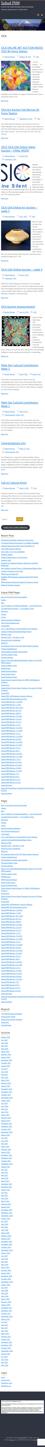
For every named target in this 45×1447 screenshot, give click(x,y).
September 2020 (7, 1216)
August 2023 (5, 1135)
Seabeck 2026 (6, 560)
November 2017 (6, 1311)
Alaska (3, 600)
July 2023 (4, 1138)
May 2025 (4, 1075)
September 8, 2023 (25, 119)
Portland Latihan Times (9, 655)
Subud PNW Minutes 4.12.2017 (11, 745)
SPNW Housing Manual (9, 671)
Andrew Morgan (9, 57)
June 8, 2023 (23, 374)
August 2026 (5, 1037)
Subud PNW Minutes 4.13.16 (11, 748)
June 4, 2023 (23, 412)
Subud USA (5, 1022)
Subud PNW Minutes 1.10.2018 (11, 702)
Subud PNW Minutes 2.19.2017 (11, 728)
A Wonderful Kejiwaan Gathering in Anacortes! (17, 540)
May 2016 (4, 1362)
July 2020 (4, 1221)
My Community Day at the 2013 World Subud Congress (20, 646)
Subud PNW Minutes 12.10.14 (11, 719)
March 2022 (5, 1181)
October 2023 (6, 1129)
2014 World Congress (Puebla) (11, 1014)
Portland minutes (7, 657)
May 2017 (4, 1328)
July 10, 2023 (23, 156)
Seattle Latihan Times (9, 666)
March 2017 (5, 1334)
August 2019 (5, 1253)
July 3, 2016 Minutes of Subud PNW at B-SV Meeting (19, 629)
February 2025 (6, 1083)
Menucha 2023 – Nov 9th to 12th (12, 637)
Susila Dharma (6, 1025)
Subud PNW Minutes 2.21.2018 (11, 731)
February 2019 (6, 1270)
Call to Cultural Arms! (14, 482)
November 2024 (6, 1092)
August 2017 (5, 1319)
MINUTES (4, 643)
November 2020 (6, 1213)
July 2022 (4, 1170)
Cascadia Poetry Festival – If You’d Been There (17, 609)
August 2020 (5, 1219)
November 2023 (6, 1126)
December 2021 (6, 1184)
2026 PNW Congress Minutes (11, 549)
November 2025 (6, 1060)
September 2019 (7, 1250)
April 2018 (4, 1296)
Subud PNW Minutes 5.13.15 (11, 759)
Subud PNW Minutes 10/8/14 (11, 713)
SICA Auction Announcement (18, 306)
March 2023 (5, 1147)
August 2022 (5, 1167)
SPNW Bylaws (6, 668)
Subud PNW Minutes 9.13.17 (11, 780)
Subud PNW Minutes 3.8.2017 (11, 739)
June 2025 (4, 1072)
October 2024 (6, 1095)
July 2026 (4, 1040)
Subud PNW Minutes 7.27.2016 (11, 771)
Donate (3, 614)
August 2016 (5, 1354)
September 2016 (7, 1351)
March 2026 (5, 1052)
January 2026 (5, 1057)
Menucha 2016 (6, 634)
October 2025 (6, 1063)
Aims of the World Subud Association (14, 597)
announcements (10, 415)
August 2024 (5, 1101)
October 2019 (6, 1247)
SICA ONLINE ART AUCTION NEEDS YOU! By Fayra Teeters (22, 49)
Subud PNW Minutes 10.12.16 (11, 710)
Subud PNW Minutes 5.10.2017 (11, 754)
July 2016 (4, 1357)
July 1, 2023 (23, 217)
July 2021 (4, 1193)
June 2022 (4, 1172)
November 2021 (6, 1187)
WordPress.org (6, 1386)
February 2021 (6, 1204)
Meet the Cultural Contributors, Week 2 (20, 404)
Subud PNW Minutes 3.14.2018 (11, 736)
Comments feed (6, 1383)
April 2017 (4, 1331)
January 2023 (5, 1152)
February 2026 (6, 1054)
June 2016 (4, 1360)
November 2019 (6, 1244)
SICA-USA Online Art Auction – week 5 (19, 209)
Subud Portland (6, 785)
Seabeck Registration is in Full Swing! (14, 557)
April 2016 (4, 1365)
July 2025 (4, 1069)
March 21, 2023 (24, 449)
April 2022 (4, 1178)
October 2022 (6, 1161)
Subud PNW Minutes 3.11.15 (11, 734)
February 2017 (6, 1337)
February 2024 (6, 1118)
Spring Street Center (8, 674)
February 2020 (6, 1236)
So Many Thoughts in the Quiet (12, 571)
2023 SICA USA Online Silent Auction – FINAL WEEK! (18, 148)
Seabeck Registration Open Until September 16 (17, 546)
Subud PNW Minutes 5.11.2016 (11, 757)
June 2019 (4, 1259)
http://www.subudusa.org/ (10, 623)
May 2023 (4, 1144)
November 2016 (6, 1345)
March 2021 (5, 1201)
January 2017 (5, 1339)
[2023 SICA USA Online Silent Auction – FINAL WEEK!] (16, 175)
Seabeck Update (7, 555)
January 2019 (5, 1273)
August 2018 (5, 1285)
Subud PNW (10, 2)
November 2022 (6, 1158)
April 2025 (4, 1077)
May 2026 (4, 1046)
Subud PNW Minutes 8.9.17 (10, 777)
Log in (3, 1377)
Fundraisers (8, 159)
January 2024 (5, 1121)
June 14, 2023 (24, 312)
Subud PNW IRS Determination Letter (14, 699)
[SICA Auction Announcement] (16, 331)
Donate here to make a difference (15, 527)
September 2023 (7, 1132)
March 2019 (5, 1267)
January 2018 (5, 1305)
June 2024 (4, 1106)
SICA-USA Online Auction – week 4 (21, 269)
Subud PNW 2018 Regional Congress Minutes (16, 696)
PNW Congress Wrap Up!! (9, 574)
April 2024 (4, 1112)
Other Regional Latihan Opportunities (14, 652)
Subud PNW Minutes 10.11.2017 (12, 708)
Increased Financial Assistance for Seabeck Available (20, 543)
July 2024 (4, 1103)
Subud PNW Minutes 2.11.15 (11, 725)
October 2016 (6, 1348)
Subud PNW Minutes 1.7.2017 (11, 705)
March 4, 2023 (24, 488)
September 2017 (7, 1316)
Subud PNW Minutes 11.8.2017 (11, 716)
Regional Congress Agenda (10, 585)
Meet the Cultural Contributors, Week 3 (20, 367)
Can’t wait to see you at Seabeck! (13, 552)
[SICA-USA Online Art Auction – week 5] (16, 235)
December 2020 (6, 1210)
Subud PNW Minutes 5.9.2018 (11, 762)
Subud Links (5, 685)
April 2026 (4, 1049)
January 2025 (5, 1086)
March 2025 (5, 1080)
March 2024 (5, 1115)
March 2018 (5, 1299)
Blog (2, 603)
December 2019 (6, 1242)
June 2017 (4, 1325)
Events (35, 374)
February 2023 (6, 1149)
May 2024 (4, 1109)
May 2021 (4, 1195)
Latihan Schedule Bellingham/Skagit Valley (16, 632)
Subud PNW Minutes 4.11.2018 (11, 742)
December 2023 (6, 1124)
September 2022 (7, 1164)
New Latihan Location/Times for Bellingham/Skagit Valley (21, 568)
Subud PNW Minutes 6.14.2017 (11, 765)
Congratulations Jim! (13, 443)
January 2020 (5, 1239)
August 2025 (5, 1066)
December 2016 (6, 1342)
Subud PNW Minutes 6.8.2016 (11, 768)
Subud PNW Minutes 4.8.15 (10, 751)
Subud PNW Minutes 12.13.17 (11, 722)
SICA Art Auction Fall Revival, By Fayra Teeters (20, 111)
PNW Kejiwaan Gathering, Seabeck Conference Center (19, 582)
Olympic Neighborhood (9, 649)
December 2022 (6, 1155)
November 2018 (6, 1276)
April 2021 (4, 1198)
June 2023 (4, 1141)
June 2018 (4, 1290)
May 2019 (4, 1262)
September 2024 (7, 1098)
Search (19, 519)
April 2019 (4, 1265)
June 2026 (4, 1043)
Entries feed (5, 1380)
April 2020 (4, 1230)
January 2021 (5, 1207)
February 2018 (6, 1302)
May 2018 (4, 1293)
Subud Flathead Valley (9, 677)
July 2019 (4, 1256)
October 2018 (6, 1279)
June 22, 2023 (24, 275)
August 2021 (5, 1190)
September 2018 (7, 1282)
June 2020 (4, 1224)
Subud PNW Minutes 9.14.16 (11, 782)
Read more (4, 101)
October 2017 (6, 1313)
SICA (37, 57)
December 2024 (6, 1089)
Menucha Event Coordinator (10, 640)
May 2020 (4, 1227)
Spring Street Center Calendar (11, 1019)
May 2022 (4, 1175)
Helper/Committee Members (11, 620)
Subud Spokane (6, 793)
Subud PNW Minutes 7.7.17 (10, 774)
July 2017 (4, 1322)
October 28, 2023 (25, 57)
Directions (4, 611)
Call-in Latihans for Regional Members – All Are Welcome (21, 606)
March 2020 (5, 1233)
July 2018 (4, 1288)
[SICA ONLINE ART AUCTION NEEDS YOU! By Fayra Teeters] (16, 76)
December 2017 (6, 1308)
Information (5, 626)
